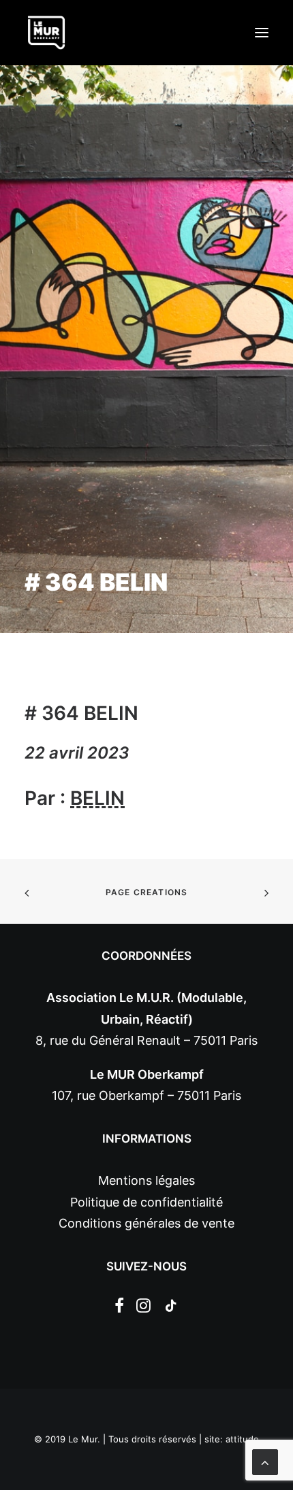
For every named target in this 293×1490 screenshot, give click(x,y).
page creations (147, 892)
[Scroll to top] (265, 1461)
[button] (261, 32)
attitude (242, 1439)
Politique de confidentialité (146, 1202)
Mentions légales (146, 1180)
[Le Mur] (46, 32)
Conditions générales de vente (146, 1223)
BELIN (97, 798)
